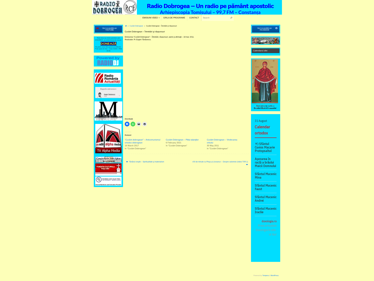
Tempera (265, 275)
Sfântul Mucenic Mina (266, 175)
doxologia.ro (269, 221)
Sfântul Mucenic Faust (266, 187)
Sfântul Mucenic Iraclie (266, 210)
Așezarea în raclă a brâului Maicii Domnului (265, 162)
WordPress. (275, 275)
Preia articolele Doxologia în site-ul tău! (266, 230)
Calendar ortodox (262, 130)
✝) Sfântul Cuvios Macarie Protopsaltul (265, 147)
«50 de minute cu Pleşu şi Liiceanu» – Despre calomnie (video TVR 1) (220, 162)
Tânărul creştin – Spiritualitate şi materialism (146, 162)
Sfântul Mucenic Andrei (266, 198)
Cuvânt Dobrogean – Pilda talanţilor (182, 140)
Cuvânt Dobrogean (136, 26)
